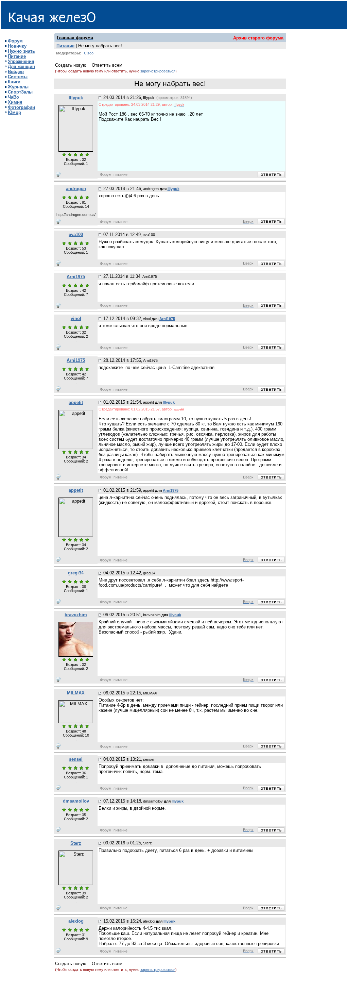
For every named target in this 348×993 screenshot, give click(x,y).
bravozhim (76, 614)
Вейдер (16, 71)
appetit (76, 402)
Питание (17, 56)
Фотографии (21, 107)
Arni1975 (76, 276)
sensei (76, 759)
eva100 (76, 234)
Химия (15, 102)
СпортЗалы (20, 92)
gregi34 (76, 572)
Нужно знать (21, 51)
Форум (15, 41)
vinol (76, 318)
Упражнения (21, 61)
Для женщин (21, 66)
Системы (18, 76)
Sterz (75, 843)
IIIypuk (76, 97)
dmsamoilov (76, 801)
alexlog (76, 921)
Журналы (18, 86)
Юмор (14, 112)
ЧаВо (13, 97)
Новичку (17, 46)
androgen (76, 188)
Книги (14, 81)
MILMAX (76, 692)
